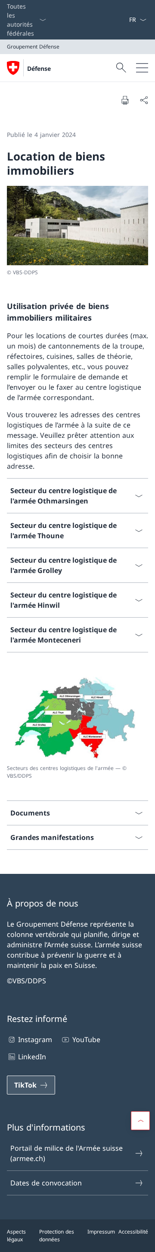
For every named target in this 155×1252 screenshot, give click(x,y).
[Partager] (143, 100)
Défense (39, 68)
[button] (140, 1120)
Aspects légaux (16, 1235)
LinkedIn (32, 1056)
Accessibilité (133, 1231)
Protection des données (56, 1235)
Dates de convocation (46, 1183)
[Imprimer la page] (124, 100)
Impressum (101, 1231)
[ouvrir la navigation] (142, 67)
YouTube (86, 1039)
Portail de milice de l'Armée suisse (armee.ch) (66, 1153)
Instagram (35, 1039)
